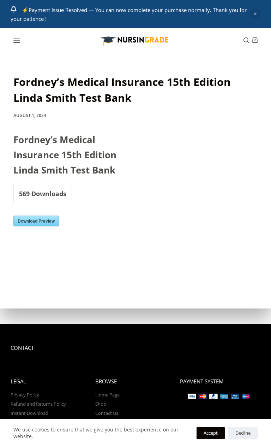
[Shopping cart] (255, 40)
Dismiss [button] (255, 13)
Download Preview (36, 221)
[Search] (246, 40)
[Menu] (16, 40)
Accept (211, 433)
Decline (243, 433)
